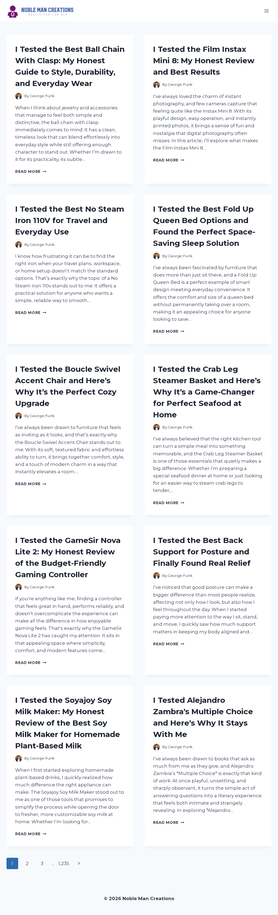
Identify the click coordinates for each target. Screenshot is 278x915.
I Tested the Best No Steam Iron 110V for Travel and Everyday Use (69, 220)
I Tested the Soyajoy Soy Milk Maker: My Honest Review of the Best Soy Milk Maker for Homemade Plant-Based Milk (67, 722)
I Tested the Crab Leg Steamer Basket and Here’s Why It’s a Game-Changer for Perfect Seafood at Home (207, 391)
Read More (30, 171)
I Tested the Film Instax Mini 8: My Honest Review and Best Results (203, 61)
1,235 (63, 863)
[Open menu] (266, 11)
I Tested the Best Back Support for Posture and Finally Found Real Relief (202, 552)
